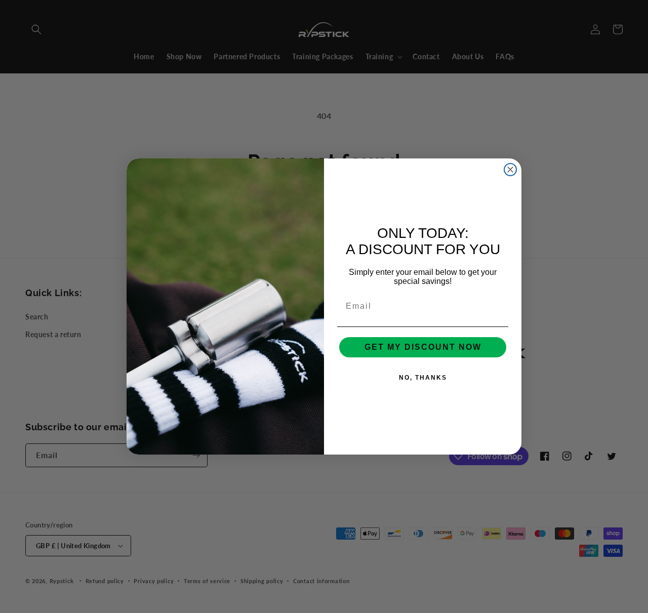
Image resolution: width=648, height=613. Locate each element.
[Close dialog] (510, 170)
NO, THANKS (423, 377)
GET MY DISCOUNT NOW (422, 347)
